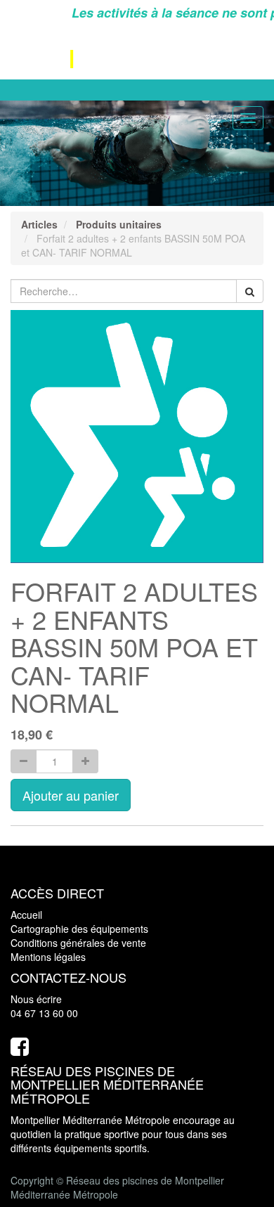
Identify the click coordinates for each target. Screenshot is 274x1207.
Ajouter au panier (70, 795)
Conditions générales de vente (78, 943)
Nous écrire (36, 999)
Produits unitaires (119, 224)
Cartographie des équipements (79, 929)
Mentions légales (48, 957)
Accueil (26, 915)
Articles (39, 224)
